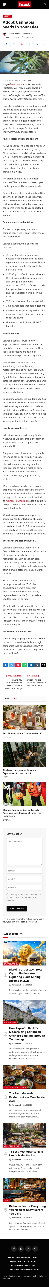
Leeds (6, 1201)
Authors (32, 1261)
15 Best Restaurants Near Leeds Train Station (26, 1153)
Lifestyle (7, 16)
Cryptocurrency (11, 964)
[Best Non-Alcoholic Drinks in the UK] (24, 717)
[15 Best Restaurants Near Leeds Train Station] (24, 1135)
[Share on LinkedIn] (36, 44)
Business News (10, 1023)
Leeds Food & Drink (12, 1146)
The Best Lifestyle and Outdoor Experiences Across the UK (19, 772)
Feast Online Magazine (23, 1265)
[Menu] (4, 4)
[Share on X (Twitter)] (13, 44)
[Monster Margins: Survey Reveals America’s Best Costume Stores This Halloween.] (24, 794)
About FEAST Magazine (19, 1257)
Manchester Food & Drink (15, 1088)
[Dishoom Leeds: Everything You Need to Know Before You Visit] (24, 1190)
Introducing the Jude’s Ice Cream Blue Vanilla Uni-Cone (36, 683)
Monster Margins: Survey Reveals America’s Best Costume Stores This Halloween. (22, 812)
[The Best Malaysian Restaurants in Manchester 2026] (24, 1077)
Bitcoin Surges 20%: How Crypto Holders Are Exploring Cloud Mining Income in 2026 (25, 975)
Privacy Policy (17, 1261)
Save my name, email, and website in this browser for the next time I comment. (24, 897)
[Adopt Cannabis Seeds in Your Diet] (24, 62)
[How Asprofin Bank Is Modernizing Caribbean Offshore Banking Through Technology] (24, 1012)
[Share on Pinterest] (21, 44)
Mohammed (15, 33)
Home (36, 1257)
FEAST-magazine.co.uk (27, 1276)
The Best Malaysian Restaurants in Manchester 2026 (27, 1097)
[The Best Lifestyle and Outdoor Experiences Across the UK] (24, 754)
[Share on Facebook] (6, 44)
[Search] (44, 4)
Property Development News (24, 1269)
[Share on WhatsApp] (29, 44)
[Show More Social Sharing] (43, 44)
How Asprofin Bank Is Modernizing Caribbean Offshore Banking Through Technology (27, 1033)
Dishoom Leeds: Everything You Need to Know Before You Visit (27, 1209)
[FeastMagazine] (24, 4)
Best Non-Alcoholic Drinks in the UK (22, 733)
